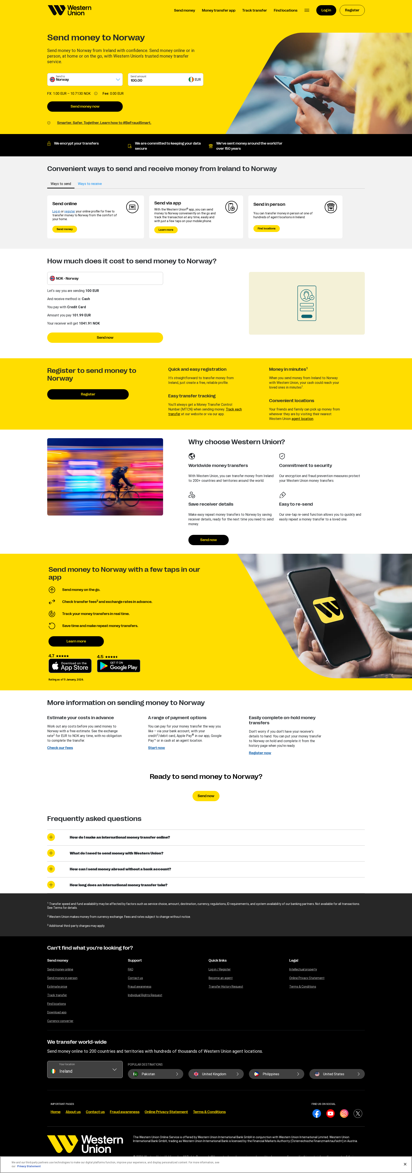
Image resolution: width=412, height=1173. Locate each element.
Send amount (138, 76)
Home (56, 1112)
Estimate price (57, 986)
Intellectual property (303, 969)
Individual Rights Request (145, 995)
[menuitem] (69, 10)
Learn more (166, 229)
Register (88, 394)
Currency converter (60, 1021)
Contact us (135, 978)
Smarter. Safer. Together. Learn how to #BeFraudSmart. (104, 123)
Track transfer (57, 995)
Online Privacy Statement (306, 978)
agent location (302, 418)
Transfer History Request (226, 986)
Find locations (267, 228)
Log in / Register (220, 969)
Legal (293, 961)
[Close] (405, 1164)
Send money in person (62, 978)
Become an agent (221, 978)
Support (135, 961)
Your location (67, 1064)
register (69, 211)
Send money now (85, 106)
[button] (307, 10)
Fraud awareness (139, 986)
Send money (65, 229)
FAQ (130, 969)
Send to (60, 76)
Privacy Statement (29, 1166)
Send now (105, 338)
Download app (57, 1012)
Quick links (218, 961)
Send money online (60, 969)
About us (73, 1112)
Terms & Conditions (302, 986)
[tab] (61, 183)
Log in (56, 211)
